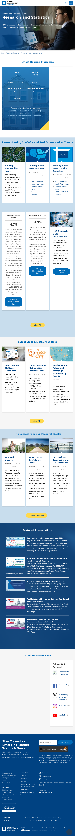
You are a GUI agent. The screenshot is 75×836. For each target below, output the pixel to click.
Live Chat (45, 779)
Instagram (63, 705)
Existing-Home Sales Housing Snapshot (60, 168)
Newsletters (24, 773)
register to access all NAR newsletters (18, 757)
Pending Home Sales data (37, 271)
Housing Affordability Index (11, 168)
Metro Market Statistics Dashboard (12, 368)
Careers (23, 775)
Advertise (24, 778)
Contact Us (45, 773)
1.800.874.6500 (46, 776)
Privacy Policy (66, 760)
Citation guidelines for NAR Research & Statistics (25, 117)
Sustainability (57, 818)
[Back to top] (69, 832)
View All (37, 325)
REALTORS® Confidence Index (35, 460)
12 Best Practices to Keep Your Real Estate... (44, 820)
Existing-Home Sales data (13, 301)
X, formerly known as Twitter (63, 697)
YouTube (62, 715)
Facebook (63, 685)
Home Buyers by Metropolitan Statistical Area (37, 368)
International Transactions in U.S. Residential (61, 460)
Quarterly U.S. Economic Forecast (25, 111)
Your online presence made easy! (43, 831)
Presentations (26, 53)
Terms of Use (25, 795)
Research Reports (12, 53)
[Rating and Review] (9, 811)
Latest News (37, 53)
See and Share (61, 271)
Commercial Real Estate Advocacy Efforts (38, 818)
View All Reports (36, 515)
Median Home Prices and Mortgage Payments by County (60, 370)
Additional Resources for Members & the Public (28, 785)
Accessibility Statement (28, 792)
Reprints (23, 781)
